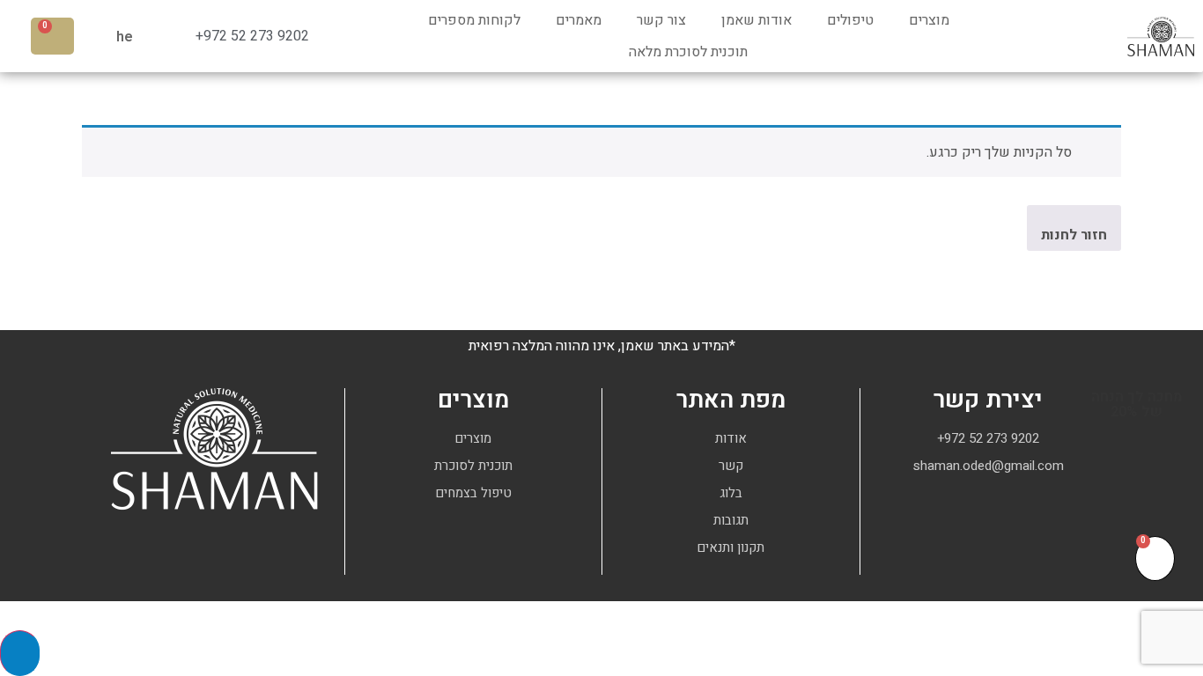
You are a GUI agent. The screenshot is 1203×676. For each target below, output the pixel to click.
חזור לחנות (1074, 235)
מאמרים (579, 20)
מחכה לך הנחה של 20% (1137, 404)
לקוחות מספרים (474, 20)
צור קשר (661, 20)
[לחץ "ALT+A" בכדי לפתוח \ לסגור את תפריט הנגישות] (20, 653)
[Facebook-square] (955, 525)
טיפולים (850, 20)
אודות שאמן (756, 20)
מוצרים (929, 20)
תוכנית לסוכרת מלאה (688, 51)
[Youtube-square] (988, 525)
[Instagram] (1021, 525)
